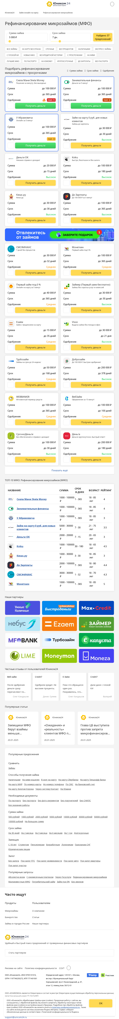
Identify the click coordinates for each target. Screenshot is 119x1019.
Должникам (67, 844)
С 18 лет (12, 844)
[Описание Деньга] (66, 460)
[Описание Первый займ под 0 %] (11, 310)
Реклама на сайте (13, 968)
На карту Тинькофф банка (93, 779)
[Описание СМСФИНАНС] (11, 273)
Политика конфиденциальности (41, 968)
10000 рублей (70, 816)
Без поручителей (69, 800)
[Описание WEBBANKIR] (11, 422)
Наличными (14, 779)
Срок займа (92, 70)
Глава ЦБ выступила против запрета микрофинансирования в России (96, 729)
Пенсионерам (37, 844)
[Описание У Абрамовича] (11, 145)
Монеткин (23, 584)
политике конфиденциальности (66, 1007)
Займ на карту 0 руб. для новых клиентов (36, 527)
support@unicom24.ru (16, 1017)
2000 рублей (41, 816)
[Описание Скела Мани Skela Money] (11, 106)
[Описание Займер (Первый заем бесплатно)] (66, 310)
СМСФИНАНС (24, 574)
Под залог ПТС (28, 860)
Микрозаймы (11, 910)
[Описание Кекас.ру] (11, 220)
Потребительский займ (43, 881)
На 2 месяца (27, 833)
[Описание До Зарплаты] (66, 220)
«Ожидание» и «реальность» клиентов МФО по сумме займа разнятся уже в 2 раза (57, 729)
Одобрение (108, 70)
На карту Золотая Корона (21, 789)
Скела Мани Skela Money (32, 499)
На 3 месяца (41, 833)
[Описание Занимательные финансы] (66, 106)
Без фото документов (48, 800)
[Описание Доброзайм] (66, 385)
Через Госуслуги (63, 877)
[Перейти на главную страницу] (58, 4)
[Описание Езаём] (11, 347)
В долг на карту (49, 779)
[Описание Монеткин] (66, 273)
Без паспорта (29, 800)
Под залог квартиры (90, 860)
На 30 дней (13, 833)
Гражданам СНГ (82, 844)
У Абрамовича (26, 518)
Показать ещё (60, 470)
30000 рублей (85, 816)
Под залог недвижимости (49, 860)
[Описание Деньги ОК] (11, 183)
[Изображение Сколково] (107, 980)
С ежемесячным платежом (40, 877)
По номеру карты (32, 784)
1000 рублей (27, 816)
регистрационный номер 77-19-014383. (22, 996)
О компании (38, 910)
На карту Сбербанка (68, 779)
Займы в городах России (17, 923)
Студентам (23, 844)
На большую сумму (34, 821)
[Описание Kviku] (66, 183)
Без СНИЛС (85, 800)
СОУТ (61, 968)
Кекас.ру (22, 555)
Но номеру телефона (53, 784)
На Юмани (65, 789)
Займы (11, 768)
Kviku (20, 546)
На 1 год (68, 833)
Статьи (35, 917)
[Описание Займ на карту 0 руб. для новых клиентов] (66, 145)
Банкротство (11, 917)
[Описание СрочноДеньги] (11, 460)
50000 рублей (101, 816)
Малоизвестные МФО (19, 881)
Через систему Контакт (47, 789)
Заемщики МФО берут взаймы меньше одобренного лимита (19, 729)
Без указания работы (19, 805)
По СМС (69, 784)
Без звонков (77, 881)
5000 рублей (55, 816)
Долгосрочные (81, 833)
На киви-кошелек (30, 779)
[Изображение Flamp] (93, 980)
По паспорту (14, 800)
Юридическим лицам (19, 849)
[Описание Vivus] (66, 347)
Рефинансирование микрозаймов (90, 877)
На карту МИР (15, 784)
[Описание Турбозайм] (11, 385)
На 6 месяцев (55, 833)
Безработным (53, 844)
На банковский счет (85, 784)
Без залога (13, 860)
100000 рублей (15, 821)
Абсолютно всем (16, 877)
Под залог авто (71, 860)
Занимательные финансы (33, 508)
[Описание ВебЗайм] (66, 422)
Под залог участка (17, 865)
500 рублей (14, 816)
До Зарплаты (25, 565)
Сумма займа (76, 70)
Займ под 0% (63, 881)
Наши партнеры (40, 923)
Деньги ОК (23, 536)
